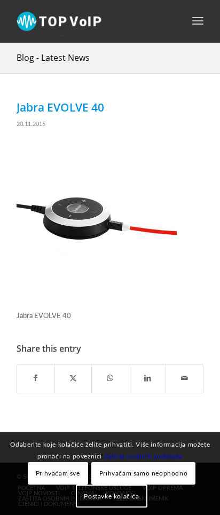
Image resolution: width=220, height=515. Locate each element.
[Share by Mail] (184, 378)
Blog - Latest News (53, 58)
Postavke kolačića (111, 496)
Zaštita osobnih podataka (143, 456)
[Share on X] (73, 378)
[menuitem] (197, 21)
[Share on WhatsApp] (110, 378)
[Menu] (197, 21)
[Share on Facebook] (35, 378)
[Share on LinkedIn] (147, 378)
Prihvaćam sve (58, 473)
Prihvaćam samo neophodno (143, 473)
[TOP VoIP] (91, 21)
